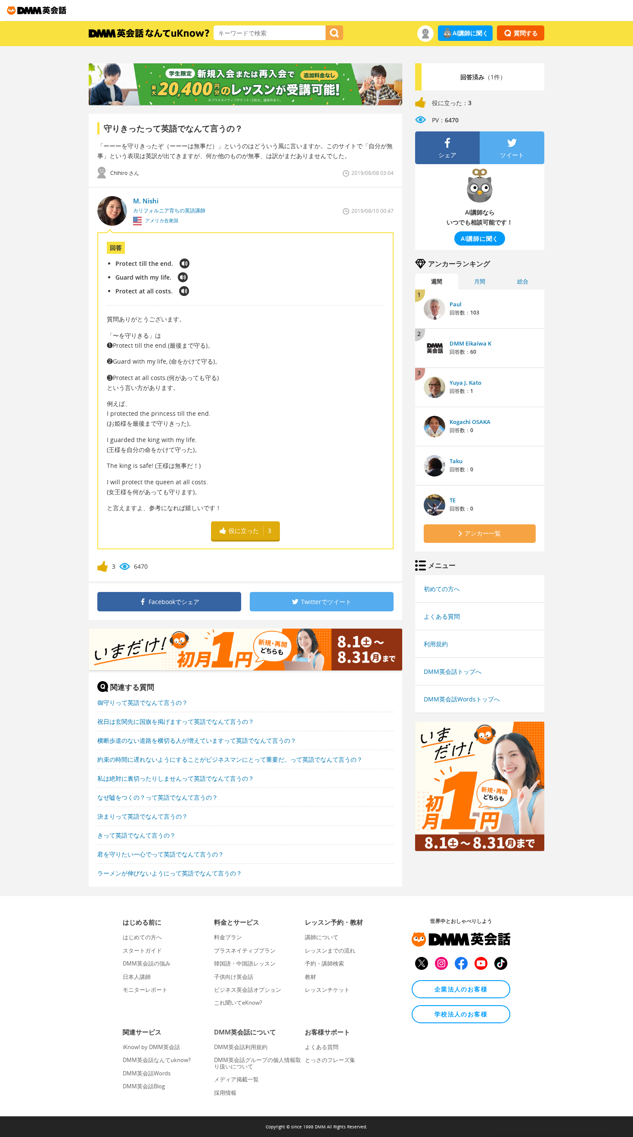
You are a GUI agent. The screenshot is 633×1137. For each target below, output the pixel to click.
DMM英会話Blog (144, 1086)
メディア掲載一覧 (236, 1079)
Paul (456, 304)
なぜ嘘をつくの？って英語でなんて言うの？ (157, 797)
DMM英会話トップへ (452, 671)
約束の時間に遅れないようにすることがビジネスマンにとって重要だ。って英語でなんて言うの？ (230, 759)
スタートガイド (142, 950)
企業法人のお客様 (460, 989)
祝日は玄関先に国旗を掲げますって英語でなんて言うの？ (175, 721)
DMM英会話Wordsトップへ (462, 699)
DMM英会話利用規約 (240, 1047)
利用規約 (436, 644)
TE (453, 500)
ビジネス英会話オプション (247, 990)
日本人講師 (137, 977)
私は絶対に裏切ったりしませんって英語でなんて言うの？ (175, 778)
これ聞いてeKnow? (238, 1002)
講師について (321, 937)
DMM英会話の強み (147, 963)
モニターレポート (145, 990)
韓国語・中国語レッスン (245, 963)
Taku (456, 461)
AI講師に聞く (470, 33)
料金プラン (228, 937)
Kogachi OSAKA (470, 422)
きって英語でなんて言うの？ (136, 835)
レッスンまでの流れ (330, 950)
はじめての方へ (142, 937)
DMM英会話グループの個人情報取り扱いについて (257, 1063)
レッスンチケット (327, 990)
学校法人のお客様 (460, 1014)
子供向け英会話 (233, 977)
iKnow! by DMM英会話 (151, 1047)
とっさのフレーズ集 (330, 1060)
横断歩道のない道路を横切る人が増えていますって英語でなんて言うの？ (196, 740)
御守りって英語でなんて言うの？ (142, 702)
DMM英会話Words (147, 1073)
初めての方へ (442, 589)
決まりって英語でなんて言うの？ (142, 816)
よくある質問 (442, 616)
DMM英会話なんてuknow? (157, 1060)
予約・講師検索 (324, 963)
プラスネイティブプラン (245, 950)
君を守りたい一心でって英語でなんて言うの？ (160, 854)
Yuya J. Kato (465, 382)
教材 (310, 977)
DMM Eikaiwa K (470, 343)
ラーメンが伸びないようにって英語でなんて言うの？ (169, 873)
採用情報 (225, 1093)
